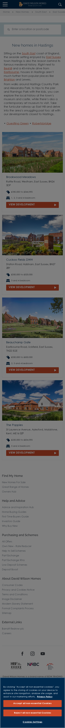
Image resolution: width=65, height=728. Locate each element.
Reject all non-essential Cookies (32, 713)
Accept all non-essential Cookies (32, 703)
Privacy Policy (44, 697)
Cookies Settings (32, 722)
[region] (32, 702)
